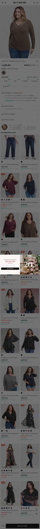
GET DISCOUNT (10, 268)
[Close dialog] (39, 255)
